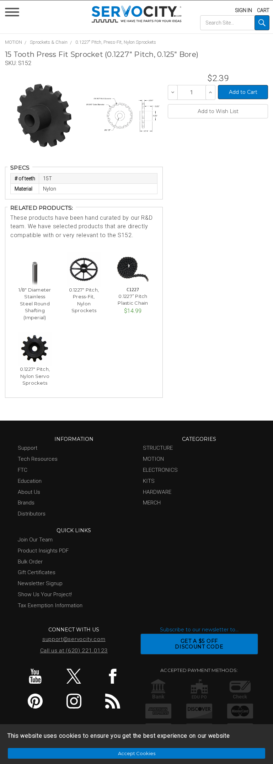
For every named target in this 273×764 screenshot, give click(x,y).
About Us (29, 492)
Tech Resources (38, 459)
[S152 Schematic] (123, 115)
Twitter (74, 676)
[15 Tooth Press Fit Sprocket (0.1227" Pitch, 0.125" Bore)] (44, 115)
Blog (113, 701)
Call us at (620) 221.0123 (74, 650)
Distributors (32, 514)
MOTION (13, 42)
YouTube (35, 676)
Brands (26, 502)
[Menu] (13, 13)
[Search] (262, 22)
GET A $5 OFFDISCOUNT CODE (199, 644)
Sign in (243, 10)
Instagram (74, 701)
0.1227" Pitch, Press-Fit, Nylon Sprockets (115, 42)
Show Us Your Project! (45, 594)
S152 (24, 63)
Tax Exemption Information (50, 605)
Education (30, 481)
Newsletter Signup (40, 583)
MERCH (152, 502)
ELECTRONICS (160, 470)
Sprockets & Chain (49, 42)
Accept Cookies (136, 753)
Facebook (113, 676)
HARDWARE (157, 492)
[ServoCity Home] (136, 14)
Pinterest (35, 701)
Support (27, 448)
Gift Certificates (36, 572)
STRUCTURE (158, 448)
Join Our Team (35, 539)
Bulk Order (30, 562)
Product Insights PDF (43, 550)
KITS (149, 481)
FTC (22, 470)
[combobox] (234, 22)
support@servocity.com (74, 639)
